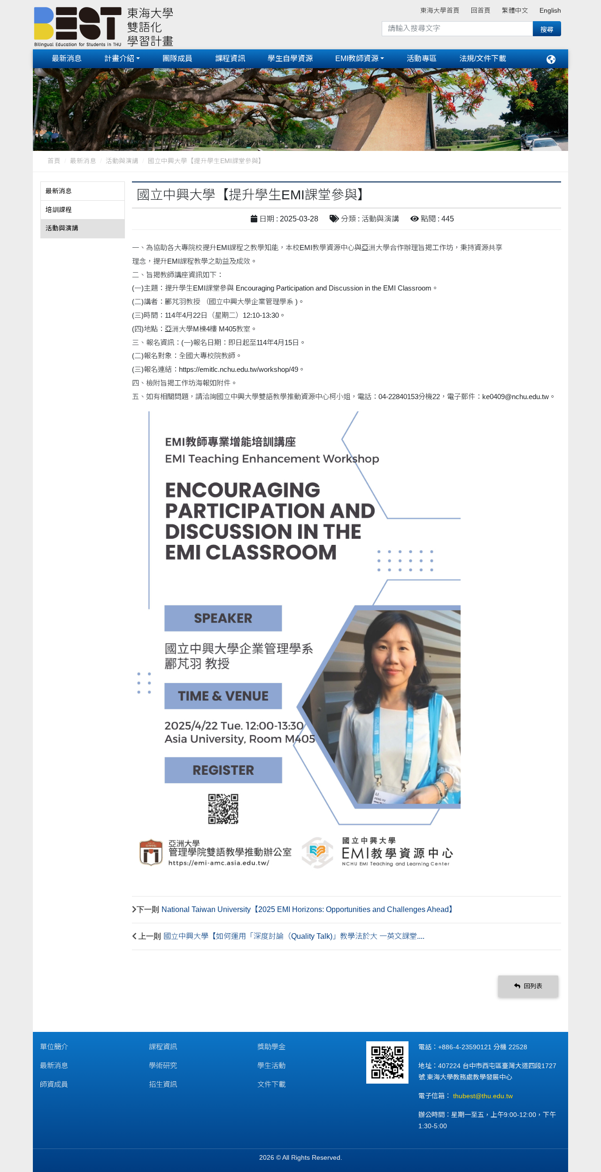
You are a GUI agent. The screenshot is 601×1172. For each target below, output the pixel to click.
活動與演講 (122, 161)
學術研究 (163, 1066)
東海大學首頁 (440, 10)
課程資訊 (230, 59)
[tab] (82, 191)
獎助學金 (271, 1047)
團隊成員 (177, 59)
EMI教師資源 (356, 59)
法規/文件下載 (482, 59)
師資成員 (54, 1084)
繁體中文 (515, 10)
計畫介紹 (119, 59)
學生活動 (271, 1066)
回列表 (532, 986)
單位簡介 (54, 1047)
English (550, 10)
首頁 (54, 161)
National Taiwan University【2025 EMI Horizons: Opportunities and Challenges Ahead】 (309, 909)
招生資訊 (163, 1084)
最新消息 (67, 59)
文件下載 (271, 1084)
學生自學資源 (290, 59)
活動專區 (422, 59)
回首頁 (481, 10)
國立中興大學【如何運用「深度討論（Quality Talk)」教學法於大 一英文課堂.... (293, 936)
